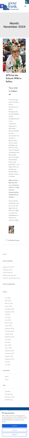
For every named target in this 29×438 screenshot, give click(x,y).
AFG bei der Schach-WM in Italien (13, 78)
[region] (14, 424)
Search (5, 254)
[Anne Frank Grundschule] (11, 6)
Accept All (14, 426)
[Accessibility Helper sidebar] (27, 2)
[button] (2, 6)
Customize (14, 430)
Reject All (14, 434)
